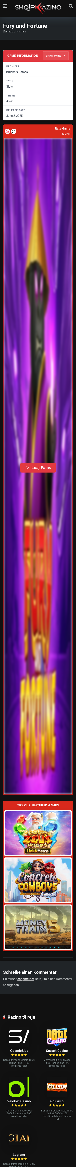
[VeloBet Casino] (19, 1096)
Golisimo (57, 1101)
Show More (54, 55)
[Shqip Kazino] (38, 8)
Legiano (19, 1155)
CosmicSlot (19, 1051)
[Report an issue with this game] (7, 131)
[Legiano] (19, 1144)
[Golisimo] (57, 1096)
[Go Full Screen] (13, 131)
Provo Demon (38, 833)
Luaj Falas (41, 467)
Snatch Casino (57, 1051)
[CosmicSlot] (19, 1046)
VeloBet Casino (19, 1101)
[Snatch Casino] (57, 1046)
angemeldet (25, 979)
